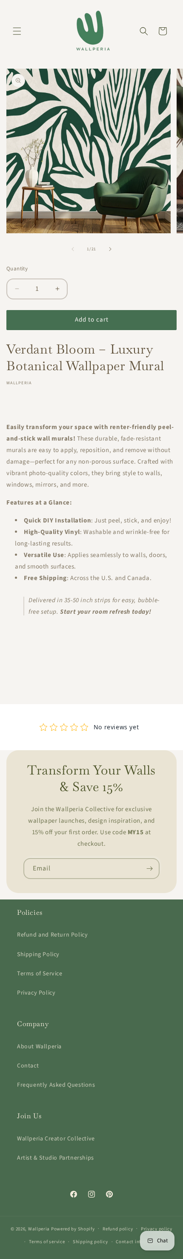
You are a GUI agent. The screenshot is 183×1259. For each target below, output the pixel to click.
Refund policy (118, 1229)
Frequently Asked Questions (56, 1085)
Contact (28, 1066)
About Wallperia (39, 1046)
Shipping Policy (38, 954)
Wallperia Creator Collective (56, 1138)
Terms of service (47, 1242)
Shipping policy (90, 1242)
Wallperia (39, 1228)
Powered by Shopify (73, 1228)
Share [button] (23, 401)
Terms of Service (40, 973)
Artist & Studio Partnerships (55, 1158)
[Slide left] (72, 249)
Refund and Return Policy (52, 935)
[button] (17, 31)
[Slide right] (110, 249)
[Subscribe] (149, 868)
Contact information (139, 1242)
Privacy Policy (36, 993)
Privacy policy (156, 1229)
